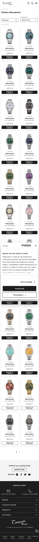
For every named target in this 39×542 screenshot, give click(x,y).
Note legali (29, 537)
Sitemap (35, 536)
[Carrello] (32, 3)
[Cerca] (28, 3)
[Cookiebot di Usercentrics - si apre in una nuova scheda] (23, 245)
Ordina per (24, 17)
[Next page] (22, 452)
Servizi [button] (5, 500)
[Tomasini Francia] (7, 3)
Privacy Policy (5, 537)
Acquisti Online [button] (9, 505)
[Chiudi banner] (36, 245)
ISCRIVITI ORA (19, 469)
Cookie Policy (12, 537)
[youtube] (29, 474)
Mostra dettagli (26, 282)
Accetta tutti (19, 288)
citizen (5, 9)
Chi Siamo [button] (6, 515)
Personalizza (18, 295)
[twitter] (25, 474)
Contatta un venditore (10, 408)
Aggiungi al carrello (9, 57)
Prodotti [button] (6, 510)
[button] (36, 3)
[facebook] (21, 474)
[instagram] (17, 474)
